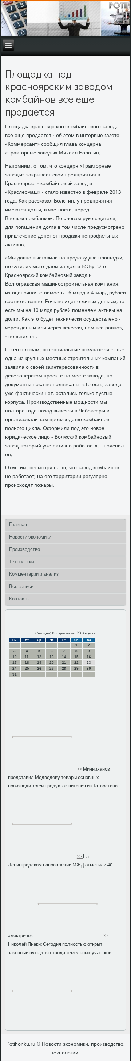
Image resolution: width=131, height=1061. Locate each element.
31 (14, 674)
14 (64, 657)
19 (39, 663)
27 (51, 668)
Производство (24, 549)
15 (76, 657)
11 (27, 657)
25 (27, 668)
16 (89, 657)
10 (14, 657)
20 (51, 663)
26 (39, 668)
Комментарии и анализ (34, 574)
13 (51, 657)
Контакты (19, 599)
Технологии (21, 562)
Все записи (21, 587)
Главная (18, 525)
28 (64, 668)
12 (39, 657)
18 (27, 663)
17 (14, 663)
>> (80, 769)
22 (76, 663)
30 (89, 668)
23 (89, 663)
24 (14, 668)
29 (76, 668)
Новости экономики (30, 537)
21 (64, 663)
